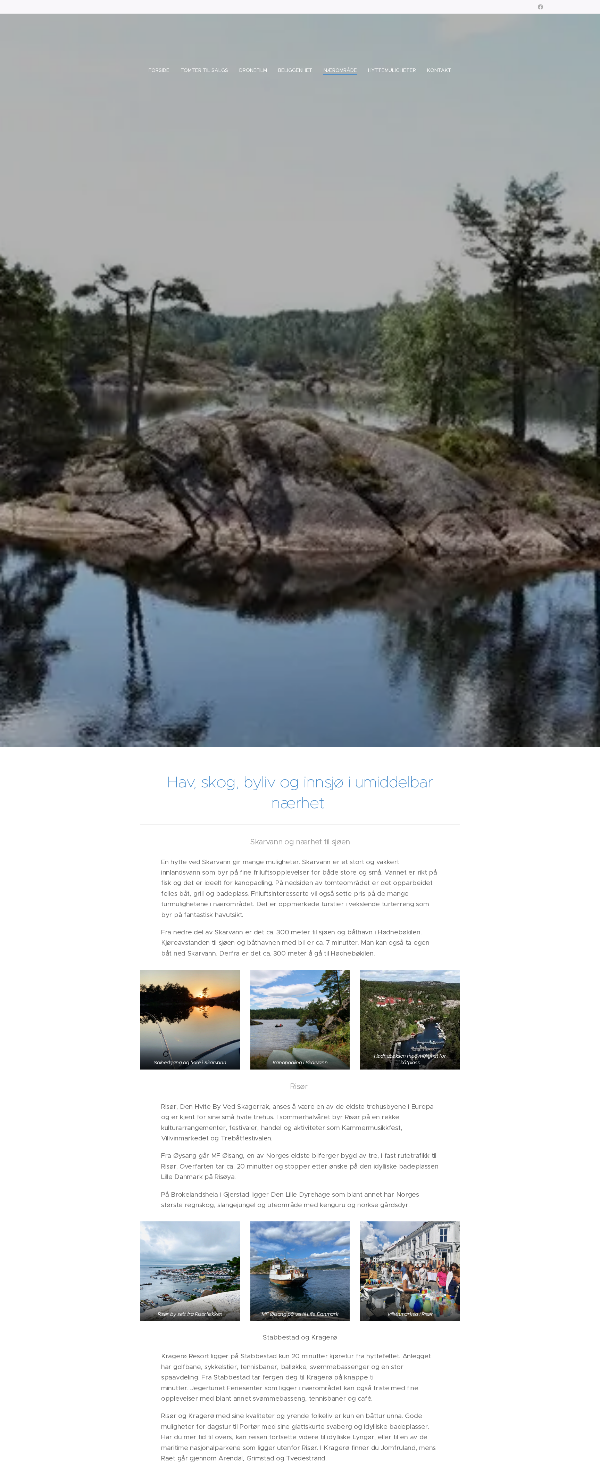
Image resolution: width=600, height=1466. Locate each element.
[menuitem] (162, 70)
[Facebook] (540, 7)
